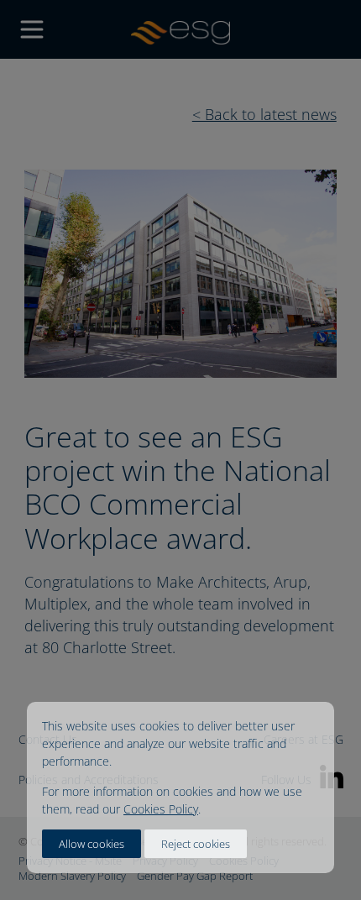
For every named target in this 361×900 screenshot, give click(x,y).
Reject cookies (195, 843)
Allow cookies (91, 843)
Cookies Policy (160, 809)
